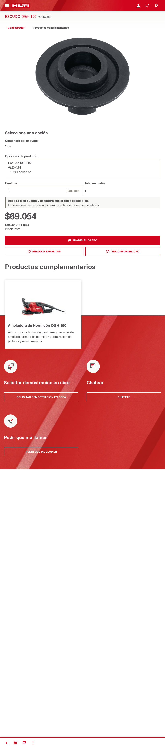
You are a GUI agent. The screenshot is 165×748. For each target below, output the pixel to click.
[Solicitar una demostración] (15, 742)
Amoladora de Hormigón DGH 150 (37, 325)
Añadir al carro (84, 240)
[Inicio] (20, 5)
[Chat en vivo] (24, 742)
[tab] (16, 27)
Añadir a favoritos (46, 251)
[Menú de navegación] (6, 5)
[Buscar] (156, 5)
